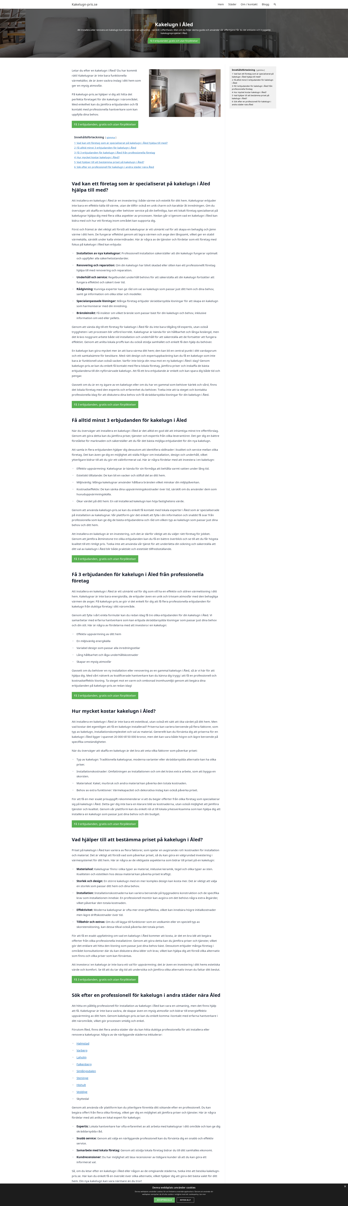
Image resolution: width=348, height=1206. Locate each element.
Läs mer (202, 1194)
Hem (221, 4)
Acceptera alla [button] (164, 1200)
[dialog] (174, 1195)
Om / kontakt (249, 4)
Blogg (265, 4)
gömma (111, 137)
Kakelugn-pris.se (84, 4)
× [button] (345, 1186)
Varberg (82, 1050)
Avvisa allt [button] (185, 1200)
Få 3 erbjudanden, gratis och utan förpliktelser (174, 40)
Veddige (82, 1092)
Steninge (82, 1078)
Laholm (81, 1057)
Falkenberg (84, 1064)
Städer (232, 4)
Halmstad (83, 1043)
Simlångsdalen (86, 1071)
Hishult (81, 1085)
